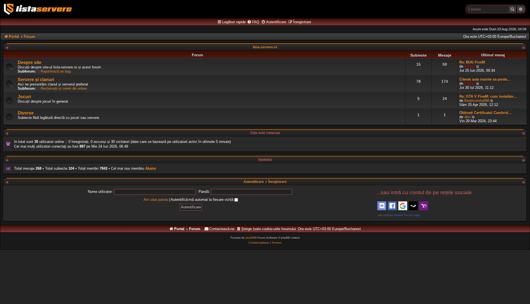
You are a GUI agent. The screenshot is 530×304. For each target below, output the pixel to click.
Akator (150, 168)
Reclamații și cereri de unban (64, 88)
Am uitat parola (156, 200)
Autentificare (253, 182)
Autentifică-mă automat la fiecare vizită (202, 200)
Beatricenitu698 (476, 100)
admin (469, 66)
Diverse (26, 113)
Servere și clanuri (36, 79)
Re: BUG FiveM (472, 62)
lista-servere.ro (265, 47)
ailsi (467, 117)
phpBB (250, 237)
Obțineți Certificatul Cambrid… (485, 113)
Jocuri (24, 96)
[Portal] (38, 9)
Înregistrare (277, 182)
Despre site (29, 62)
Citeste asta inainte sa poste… (485, 79)
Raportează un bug (56, 71)
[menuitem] (253, 22)
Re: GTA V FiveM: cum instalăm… (488, 96)
